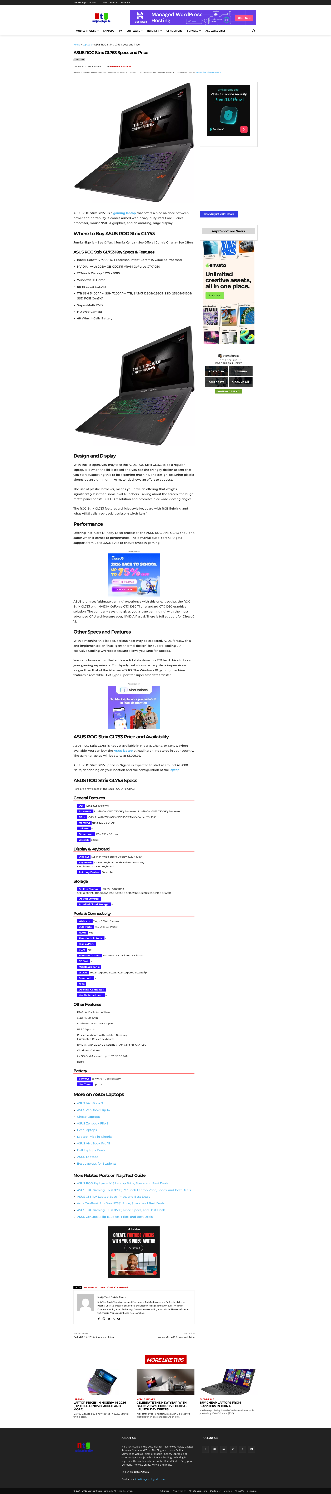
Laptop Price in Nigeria (94, 1136)
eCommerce (207, 1399)
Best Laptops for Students (97, 1163)
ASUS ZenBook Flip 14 (93, 1110)
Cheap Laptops (88, 1116)
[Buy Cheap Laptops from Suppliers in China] (229, 1382)
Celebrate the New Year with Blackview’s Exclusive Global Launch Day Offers (162, 1406)
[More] (254, 66)
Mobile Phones (146, 1399)
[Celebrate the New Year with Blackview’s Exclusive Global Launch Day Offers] (165, 1382)
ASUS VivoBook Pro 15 (93, 1143)
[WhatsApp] (237, 66)
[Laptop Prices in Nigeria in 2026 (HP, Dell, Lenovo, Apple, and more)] (102, 1382)
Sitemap (228, 1490)
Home (76, 44)
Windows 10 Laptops (114, 1287)
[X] (222, 66)
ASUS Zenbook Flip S (93, 1123)
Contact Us (252, 1490)
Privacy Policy (179, 1490)
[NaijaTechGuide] (101, 17)
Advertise (164, 1490)
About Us (239, 1490)
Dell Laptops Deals (91, 1150)
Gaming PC (91, 1287)
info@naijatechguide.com (150, 1479)
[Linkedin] (245, 66)
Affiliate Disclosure (198, 1490)
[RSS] (233, 1449)
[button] (253, 31)
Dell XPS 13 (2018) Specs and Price (93, 1337)
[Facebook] (214, 66)
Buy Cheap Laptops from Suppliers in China (220, 1404)
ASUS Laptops (87, 1157)
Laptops (87, 44)
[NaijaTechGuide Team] (85, 1307)
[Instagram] (103, 1318)
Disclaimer (215, 1490)
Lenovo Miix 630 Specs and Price (175, 1337)
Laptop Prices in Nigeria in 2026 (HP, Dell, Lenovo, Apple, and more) (99, 1406)
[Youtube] (118, 1318)
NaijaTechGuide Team (120, 66)
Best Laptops (87, 1130)
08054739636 (141, 1472)
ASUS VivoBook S (90, 1103)
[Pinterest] (230, 66)
